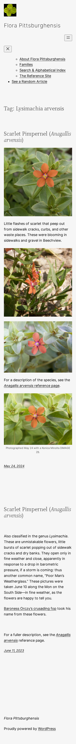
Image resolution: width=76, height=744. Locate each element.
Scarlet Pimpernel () (37, 137)
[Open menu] (68, 38)
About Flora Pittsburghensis (42, 59)
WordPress (47, 729)
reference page (31, 386)
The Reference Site (35, 76)
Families (26, 64)
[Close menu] (8, 49)
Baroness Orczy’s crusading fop (30, 608)
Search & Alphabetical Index (42, 70)
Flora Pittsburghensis (32, 25)
